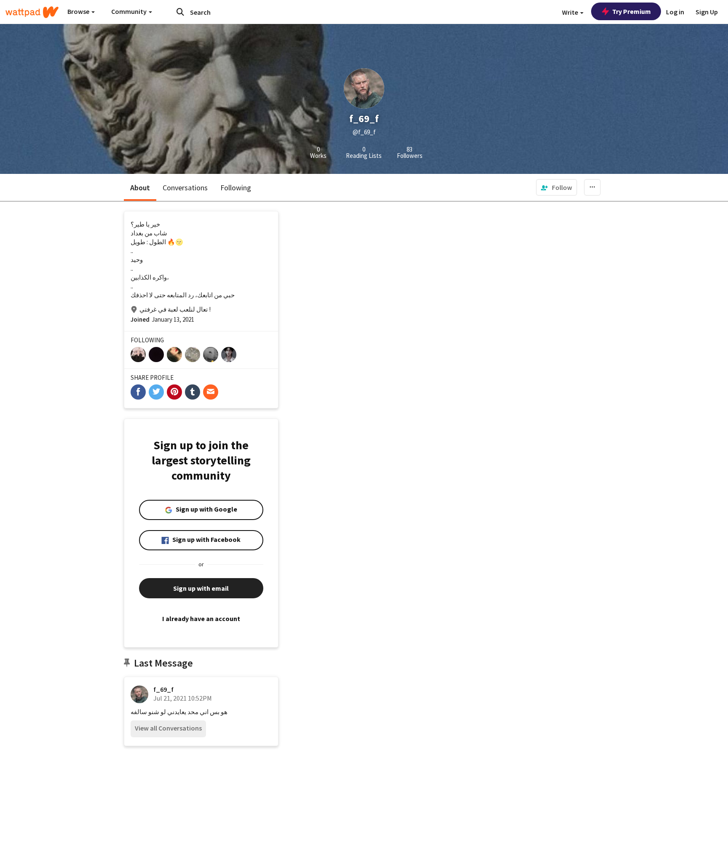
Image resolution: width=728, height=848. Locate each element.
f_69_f (163, 689)
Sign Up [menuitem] (707, 12)
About (140, 187)
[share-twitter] (156, 392)
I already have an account (201, 618)
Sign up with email (201, 588)
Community (129, 11)
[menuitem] (556, 187)
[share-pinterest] (174, 392)
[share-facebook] (138, 392)
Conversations (185, 187)
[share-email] (210, 392)
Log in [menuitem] (675, 12)
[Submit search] (180, 12)
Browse (79, 11)
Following (235, 187)
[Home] (32, 12)
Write (570, 12)
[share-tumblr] (192, 392)
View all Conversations (168, 728)
